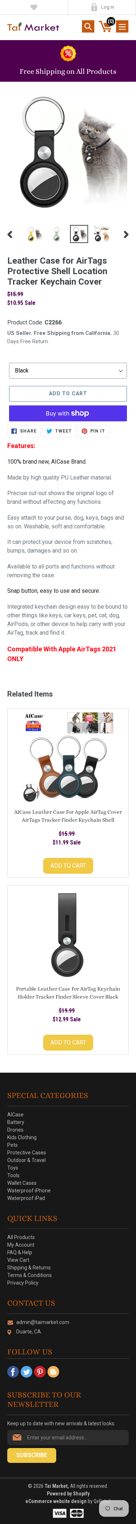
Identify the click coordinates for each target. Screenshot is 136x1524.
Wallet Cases (22, 1183)
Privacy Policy (22, 1283)
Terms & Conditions (29, 1275)
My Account (94, 7)
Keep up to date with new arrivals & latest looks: (61, 1423)
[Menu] (122, 26)
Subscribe (31, 1455)
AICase (15, 1115)
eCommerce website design (56, 1501)
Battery (15, 1122)
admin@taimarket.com (42, 1322)
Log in (107, 7)
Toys (12, 1168)
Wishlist (33, 7)
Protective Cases (26, 1152)
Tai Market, (57, 1486)
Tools (13, 1175)
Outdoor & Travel (26, 1160)
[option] (34, 234)
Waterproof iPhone (29, 1190)
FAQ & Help (19, 1252)
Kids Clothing (22, 1137)
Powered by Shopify (68, 1494)
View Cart (18, 1260)
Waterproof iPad (26, 1198)
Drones (15, 1130)
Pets (12, 1145)
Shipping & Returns (29, 1267)
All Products (21, 1237)
